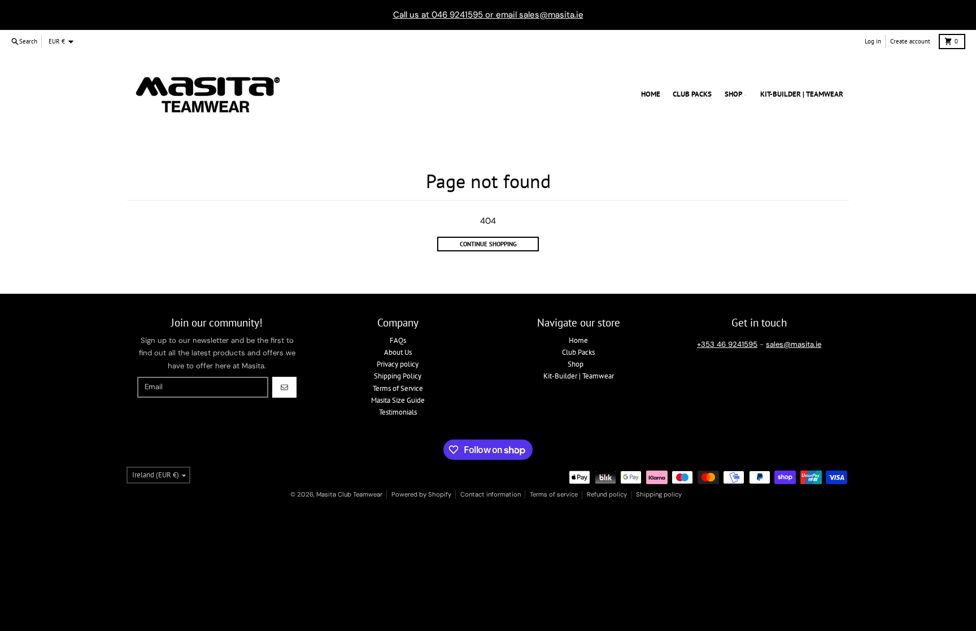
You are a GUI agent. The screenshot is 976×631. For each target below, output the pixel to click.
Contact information (490, 494)
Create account (910, 41)
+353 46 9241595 (727, 344)
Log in (873, 41)
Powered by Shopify (421, 494)
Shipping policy (659, 494)
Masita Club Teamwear (349, 494)
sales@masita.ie (793, 344)
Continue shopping (488, 244)
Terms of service (554, 494)
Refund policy (607, 494)
